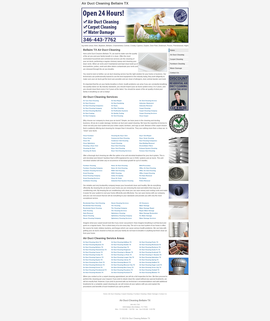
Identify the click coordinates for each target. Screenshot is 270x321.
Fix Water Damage (145, 215)
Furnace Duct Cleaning (147, 151)
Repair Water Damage (146, 210)
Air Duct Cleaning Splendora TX (150, 257)
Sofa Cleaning (88, 210)
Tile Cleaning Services (119, 210)
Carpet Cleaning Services (148, 113)
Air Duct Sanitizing (117, 103)
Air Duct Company (89, 116)
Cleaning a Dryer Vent (90, 146)
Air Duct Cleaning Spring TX (148, 260)
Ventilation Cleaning (90, 181)
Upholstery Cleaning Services (121, 218)
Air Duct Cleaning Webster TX (149, 272)
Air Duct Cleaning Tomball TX (149, 270)
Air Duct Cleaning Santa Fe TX (149, 249)
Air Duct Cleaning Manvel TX (121, 262)
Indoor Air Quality (117, 175)
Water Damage (176, 68)
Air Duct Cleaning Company (92, 108)
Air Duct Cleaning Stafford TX (149, 262)
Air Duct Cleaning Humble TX (121, 244)
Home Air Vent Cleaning (119, 168)
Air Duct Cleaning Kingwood (120, 249)
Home (172, 50)
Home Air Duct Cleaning (119, 165)
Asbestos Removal (145, 105)
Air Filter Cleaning (117, 108)
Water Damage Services (147, 218)
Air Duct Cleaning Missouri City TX (123, 265)
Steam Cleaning (88, 215)
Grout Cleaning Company (91, 175)
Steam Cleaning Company (92, 218)
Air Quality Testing (117, 113)
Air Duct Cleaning (177, 55)
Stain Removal (88, 213)
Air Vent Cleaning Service (148, 100)
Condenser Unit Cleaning (119, 140)
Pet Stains (142, 178)
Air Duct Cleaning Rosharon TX (150, 247)
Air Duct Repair (116, 100)
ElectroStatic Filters (146, 146)
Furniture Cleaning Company (93, 168)
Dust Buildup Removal (147, 143)
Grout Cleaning (88, 173)
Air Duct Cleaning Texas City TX (150, 267)
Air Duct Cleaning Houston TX (93, 272)
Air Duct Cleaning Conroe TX (93, 252)
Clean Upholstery (89, 143)
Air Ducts (114, 105)
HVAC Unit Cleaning (118, 170)
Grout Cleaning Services (91, 178)
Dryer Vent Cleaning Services (121, 151)
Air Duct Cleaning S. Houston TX (150, 255)
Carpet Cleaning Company (148, 111)
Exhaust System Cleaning (148, 148)
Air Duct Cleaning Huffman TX (121, 242)
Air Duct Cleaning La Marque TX (122, 252)
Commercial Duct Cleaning (120, 138)
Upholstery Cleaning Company (121, 215)
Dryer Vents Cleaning (146, 138)
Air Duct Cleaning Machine (92, 111)
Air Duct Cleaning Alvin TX (92, 242)
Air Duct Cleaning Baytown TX (93, 244)
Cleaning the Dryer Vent (119, 135)
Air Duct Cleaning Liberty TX (121, 260)
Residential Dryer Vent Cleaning (94, 203)
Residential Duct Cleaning (92, 205)
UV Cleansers (144, 203)
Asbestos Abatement (146, 103)
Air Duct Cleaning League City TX (122, 257)
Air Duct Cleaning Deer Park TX (94, 262)
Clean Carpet (143, 116)
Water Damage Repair (146, 208)
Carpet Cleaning (176, 59)
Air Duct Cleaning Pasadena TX (122, 270)
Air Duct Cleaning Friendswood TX (95, 270)
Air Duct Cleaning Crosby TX (93, 255)
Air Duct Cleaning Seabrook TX (150, 252)
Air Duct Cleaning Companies (93, 105)
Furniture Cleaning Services (92, 170)
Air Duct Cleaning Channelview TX (95, 249)
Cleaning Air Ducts (89, 151)
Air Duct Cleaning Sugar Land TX (150, 265)
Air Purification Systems (119, 111)
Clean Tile (86, 140)
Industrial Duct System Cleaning (122, 181)
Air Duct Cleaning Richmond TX (150, 244)
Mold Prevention (144, 165)
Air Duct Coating (88, 113)
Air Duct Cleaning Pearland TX (121, 272)
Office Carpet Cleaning (147, 173)
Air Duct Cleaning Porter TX (148, 242)
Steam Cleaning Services (120, 203)
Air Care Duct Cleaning (91, 100)
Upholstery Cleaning (118, 213)
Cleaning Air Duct (89, 148)
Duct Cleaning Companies (148, 140)
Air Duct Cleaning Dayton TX (93, 260)
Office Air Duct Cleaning (147, 168)
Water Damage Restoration (148, 213)
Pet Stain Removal (145, 175)
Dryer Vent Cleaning (118, 148)
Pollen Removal (144, 181)
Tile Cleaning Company (119, 208)
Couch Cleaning (116, 143)
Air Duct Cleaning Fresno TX (93, 267)
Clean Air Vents (116, 178)
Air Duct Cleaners (89, 103)
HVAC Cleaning (116, 173)
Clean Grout (87, 138)
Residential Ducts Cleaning (92, 208)
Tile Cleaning (115, 205)
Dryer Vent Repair (145, 135)
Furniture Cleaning (177, 64)
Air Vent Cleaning (117, 116)
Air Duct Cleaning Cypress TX (93, 257)
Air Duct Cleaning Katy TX (120, 247)
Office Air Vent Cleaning (147, 170)
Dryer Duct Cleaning (118, 146)
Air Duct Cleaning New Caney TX (122, 267)
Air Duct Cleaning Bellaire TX (93, 247)
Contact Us (174, 73)
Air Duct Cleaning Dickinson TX (94, 265)
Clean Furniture (88, 135)
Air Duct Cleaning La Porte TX (121, 255)
